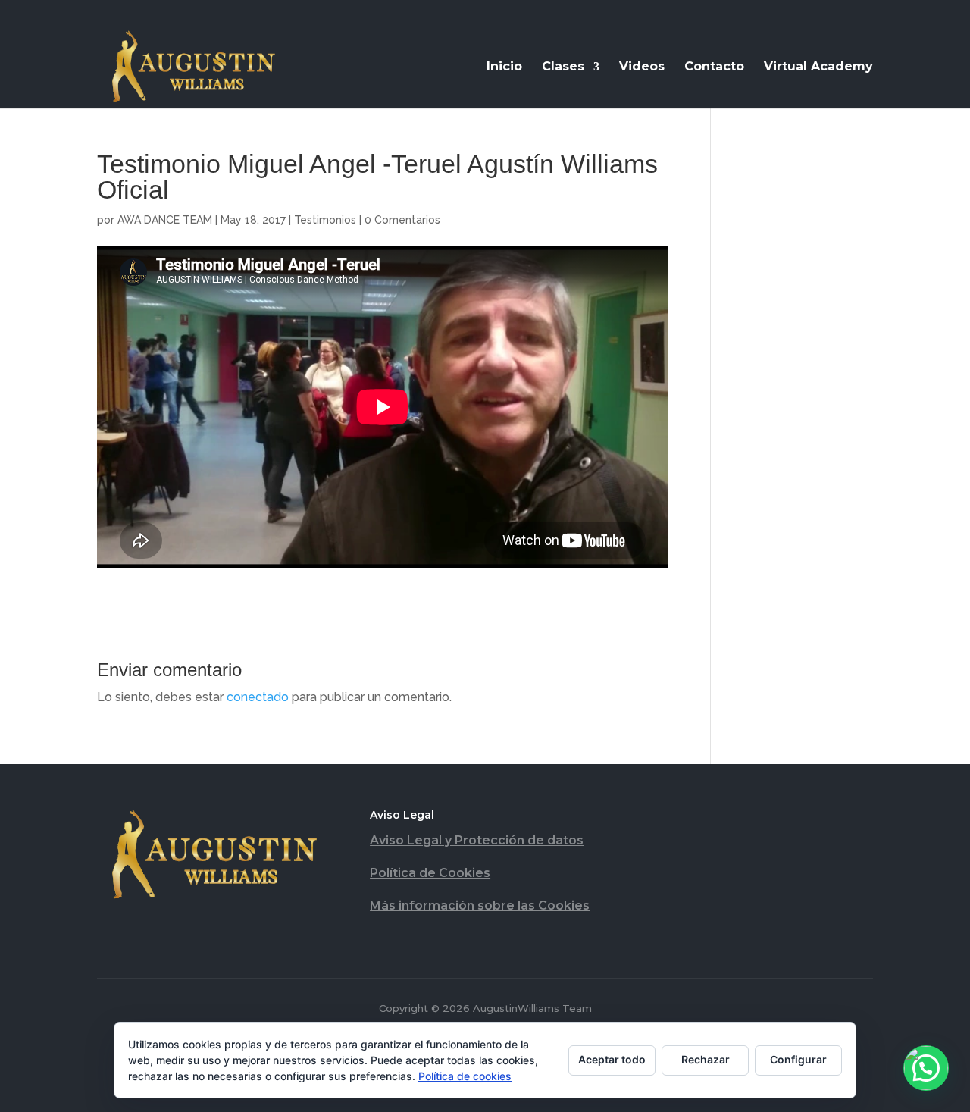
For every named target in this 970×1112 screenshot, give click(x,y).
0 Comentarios (402, 220)
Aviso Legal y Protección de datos (477, 840)
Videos (642, 67)
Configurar (798, 1059)
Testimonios (325, 220)
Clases (563, 67)
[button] (926, 1068)
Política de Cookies (430, 873)
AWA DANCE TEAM (164, 220)
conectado (258, 697)
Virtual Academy (818, 67)
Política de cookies (465, 1076)
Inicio (504, 67)
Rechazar (705, 1059)
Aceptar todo (612, 1059)
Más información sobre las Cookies (480, 905)
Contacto (714, 67)
